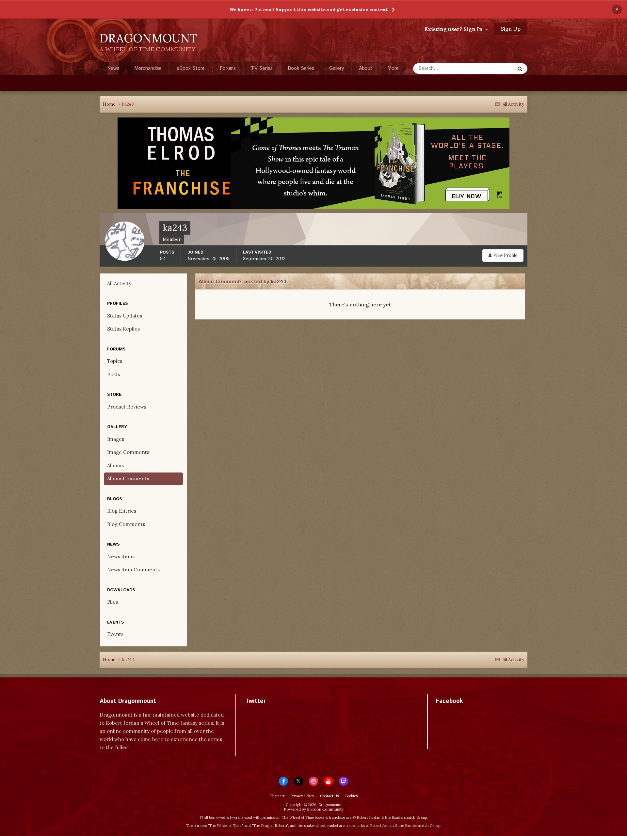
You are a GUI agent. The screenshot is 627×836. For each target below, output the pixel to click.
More (393, 68)
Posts (113, 374)
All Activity (119, 283)
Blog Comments (126, 524)
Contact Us (329, 796)
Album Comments (128, 478)
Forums (228, 68)
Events (115, 634)
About (365, 68)
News (113, 68)
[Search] (519, 68)
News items (121, 556)
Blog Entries (121, 511)
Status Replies (123, 329)
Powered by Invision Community (314, 809)
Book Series (301, 68)
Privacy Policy (302, 796)
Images (115, 439)
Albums (115, 465)
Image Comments (128, 452)
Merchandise (148, 68)
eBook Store (191, 68)
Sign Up (511, 28)
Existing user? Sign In (455, 29)
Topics (114, 361)
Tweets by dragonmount (274, 712)
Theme (276, 796)
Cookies (351, 796)
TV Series (262, 68)
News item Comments (133, 569)
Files (112, 602)
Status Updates (490, 68)
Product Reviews (126, 407)
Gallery (336, 68)
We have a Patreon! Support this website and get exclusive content (308, 9)
